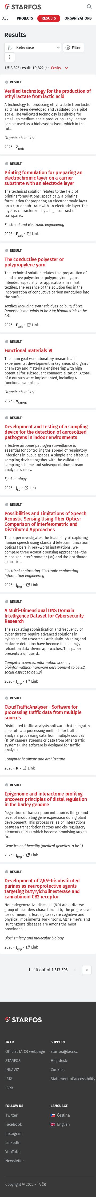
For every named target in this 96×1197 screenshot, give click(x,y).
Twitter (11, 1115)
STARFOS (13, 1060)
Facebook (13, 1124)
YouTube (13, 1151)
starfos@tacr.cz (64, 1051)
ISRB (9, 1088)
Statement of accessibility (73, 1078)
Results (49, 18)
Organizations (78, 18)
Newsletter (14, 1160)
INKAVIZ (12, 1069)
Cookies (58, 1069)
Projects (25, 18)
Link (35, 234)
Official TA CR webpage (25, 1051)
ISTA (9, 1078)
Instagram (14, 1133)
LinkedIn (12, 1142)
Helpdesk (59, 1060)
